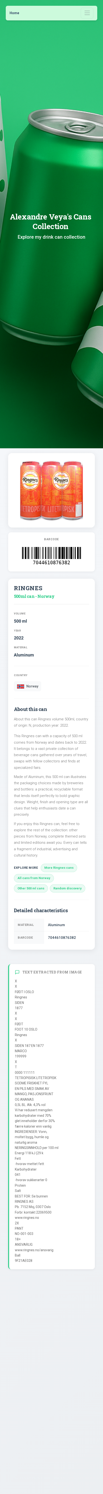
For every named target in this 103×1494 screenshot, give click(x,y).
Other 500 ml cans (30, 888)
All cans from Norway (33, 878)
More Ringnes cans (59, 867)
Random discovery (67, 888)
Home (14, 13)
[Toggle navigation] (87, 13)
